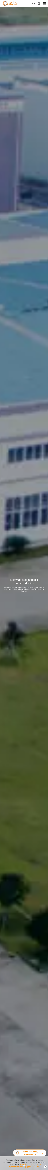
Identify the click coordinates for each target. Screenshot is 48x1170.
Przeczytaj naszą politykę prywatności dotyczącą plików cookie (25, 1165)
